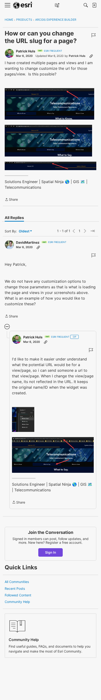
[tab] (14, 218)
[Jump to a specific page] (92, 231)
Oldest (24, 231)
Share (11, 199)
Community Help (17, 602)
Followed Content (18, 595)
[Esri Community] (23, 5)
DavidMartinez (27, 242)
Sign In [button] (50, 552)
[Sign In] (94, 5)
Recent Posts (15, 589)
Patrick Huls (25, 51)
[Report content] (93, 35)
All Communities (17, 582)
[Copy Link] (91, 56)
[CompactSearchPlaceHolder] (86, 5)
